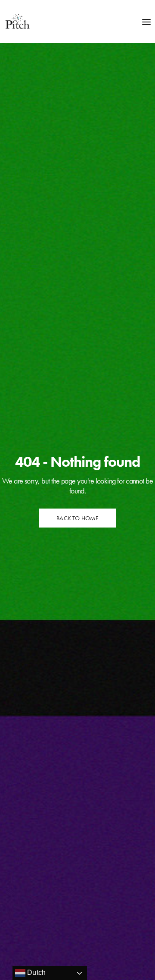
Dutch (35, 972)
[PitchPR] (17, 22)
